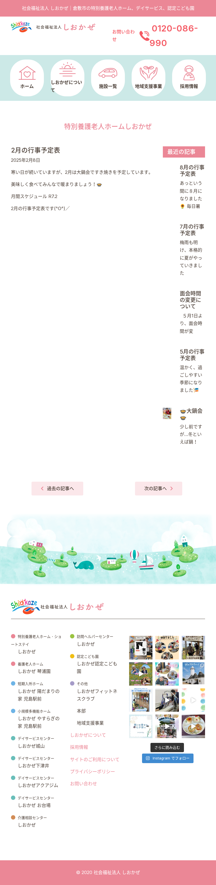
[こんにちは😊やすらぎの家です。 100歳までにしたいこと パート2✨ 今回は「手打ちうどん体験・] (167, 726)
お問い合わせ (83, 783)
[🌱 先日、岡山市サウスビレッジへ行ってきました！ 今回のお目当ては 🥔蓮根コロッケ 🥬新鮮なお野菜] (193, 674)
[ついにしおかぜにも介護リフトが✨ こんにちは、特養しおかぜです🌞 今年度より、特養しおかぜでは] (167, 700)
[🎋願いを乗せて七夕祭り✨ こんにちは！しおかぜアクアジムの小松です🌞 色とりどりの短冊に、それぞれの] (140, 726)
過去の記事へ (60, 488)
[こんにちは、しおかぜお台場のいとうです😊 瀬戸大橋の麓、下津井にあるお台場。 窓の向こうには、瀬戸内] (193, 647)
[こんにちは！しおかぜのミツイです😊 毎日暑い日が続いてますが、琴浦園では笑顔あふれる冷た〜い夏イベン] (167, 674)
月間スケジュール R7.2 (34, 196)
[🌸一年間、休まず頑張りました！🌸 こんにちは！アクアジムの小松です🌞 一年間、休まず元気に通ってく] (167, 647)
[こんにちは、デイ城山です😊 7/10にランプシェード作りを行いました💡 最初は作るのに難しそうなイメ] (193, 700)
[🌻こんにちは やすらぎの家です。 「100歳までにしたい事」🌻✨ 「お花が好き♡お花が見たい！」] (140, 674)
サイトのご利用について (95, 759)
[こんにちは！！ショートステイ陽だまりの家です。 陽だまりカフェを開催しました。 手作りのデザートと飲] (193, 726)
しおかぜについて (88, 735)
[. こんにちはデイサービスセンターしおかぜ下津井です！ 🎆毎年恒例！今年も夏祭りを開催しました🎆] (140, 647)
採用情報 (79, 747)
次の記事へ (155, 488)
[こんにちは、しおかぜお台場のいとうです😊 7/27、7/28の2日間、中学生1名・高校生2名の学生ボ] (140, 700)
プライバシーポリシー (92, 771)
